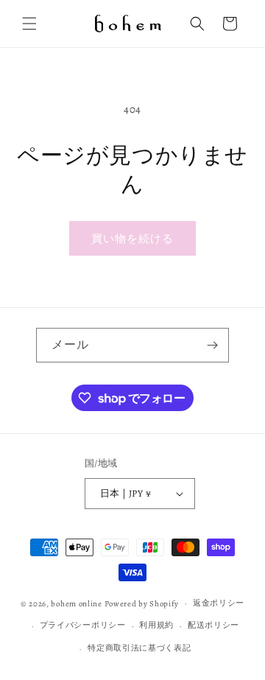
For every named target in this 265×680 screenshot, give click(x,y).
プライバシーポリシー (83, 625)
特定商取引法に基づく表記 (139, 647)
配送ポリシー (213, 625)
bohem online (76, 603)
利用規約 (156, 625)
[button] (29, 23)
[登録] (212, 345)
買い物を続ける (132, 238)
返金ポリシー (218, 603)
